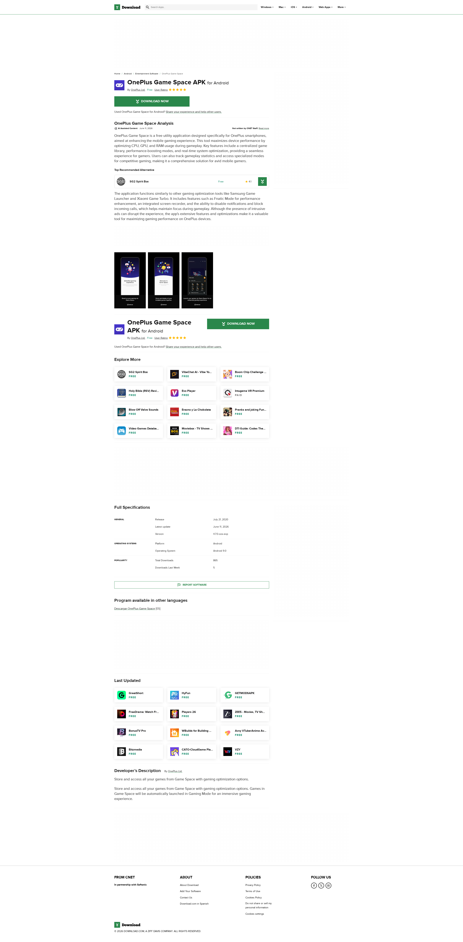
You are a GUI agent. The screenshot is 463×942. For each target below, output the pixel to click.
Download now (155, 101)
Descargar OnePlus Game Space (134, 608)
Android (306, 7)
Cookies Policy (253, 897)
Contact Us (186, 897)
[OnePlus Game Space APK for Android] (119, 85)
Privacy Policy (253, 885)
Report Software (195, 584)
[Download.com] (127, 7)
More (341, 7)
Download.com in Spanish (194, 903)
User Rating (161, 89)
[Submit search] (147, 7)
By (136, 89)
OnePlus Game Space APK (178, 82)
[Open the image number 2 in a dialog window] (197, 280)
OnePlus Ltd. (175, 771)
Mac (281, 7)
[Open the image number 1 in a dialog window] (163, 280)
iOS (293, 7)
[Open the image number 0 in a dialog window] (130, 280)
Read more (264, 128)
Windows (266, 7)
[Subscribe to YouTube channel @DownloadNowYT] (328, 885)
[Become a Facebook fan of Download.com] (314, 885)
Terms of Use (252, 891)
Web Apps (324, 7)
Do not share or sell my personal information (258, 905)
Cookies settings (254, 913)
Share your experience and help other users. (194, 112)
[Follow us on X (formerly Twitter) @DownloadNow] (321, 885)
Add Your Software (190, 891)
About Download (189, 885)
